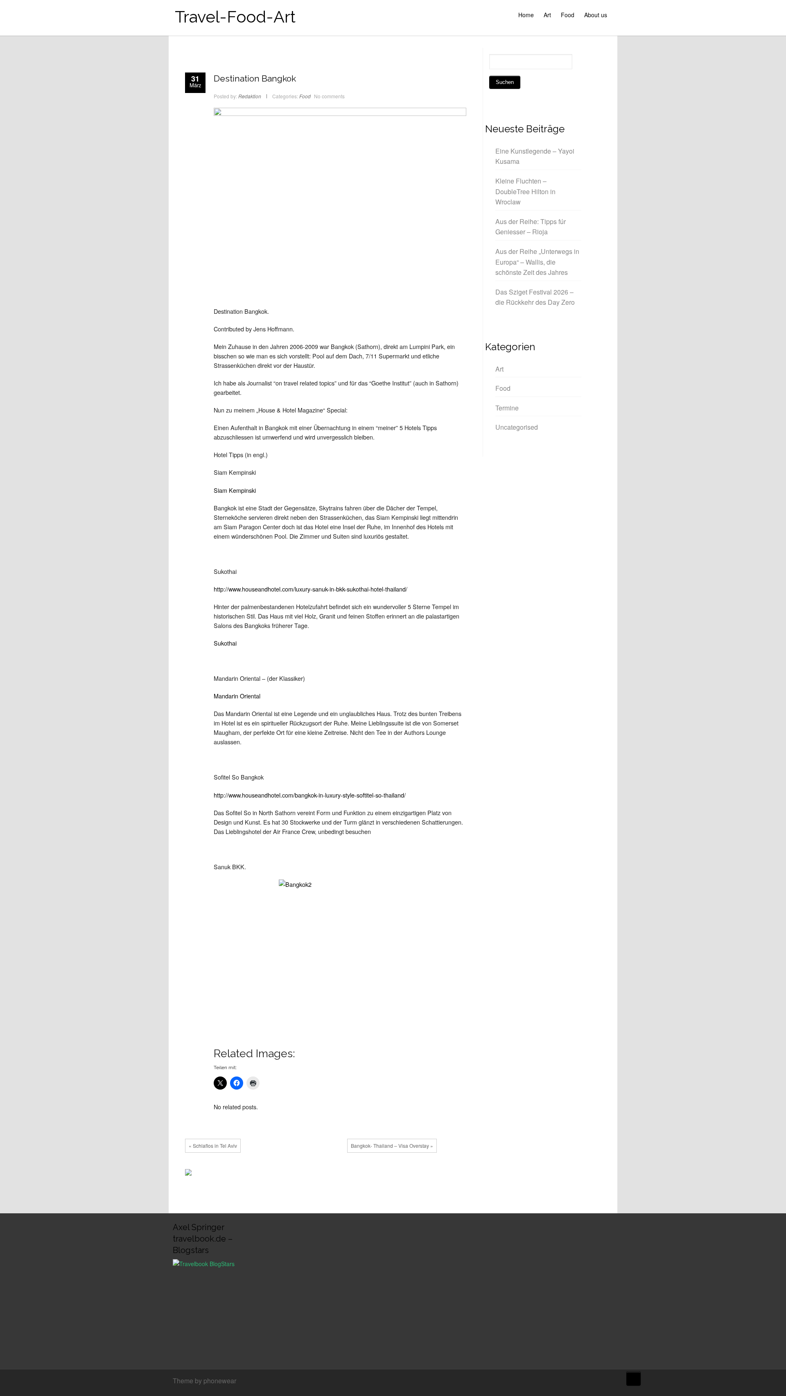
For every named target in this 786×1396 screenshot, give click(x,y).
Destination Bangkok (255, 78)
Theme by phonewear (204, 1380)
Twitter (323, 1174)
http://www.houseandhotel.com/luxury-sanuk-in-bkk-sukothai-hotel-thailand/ (310, 589)
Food (567, 15)
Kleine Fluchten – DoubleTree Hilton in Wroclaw (525, 191)
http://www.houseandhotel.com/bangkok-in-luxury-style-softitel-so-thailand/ (310, 795)
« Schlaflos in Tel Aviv (213, 1145)
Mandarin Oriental (237, 695)
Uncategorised (516, 427)
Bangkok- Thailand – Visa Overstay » (392, 1145)
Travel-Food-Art (235, 16)
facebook (311, 1174)
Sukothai (225, 643)
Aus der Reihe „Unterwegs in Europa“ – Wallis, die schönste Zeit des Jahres (537, 262)
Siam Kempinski (235, 490)
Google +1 (335, 1174)
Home (526, 15)
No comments (329, 96)
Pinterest (347, 1174)
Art (547, 15)
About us (595, 15)
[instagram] (611, 1382)
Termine (507, 407)
